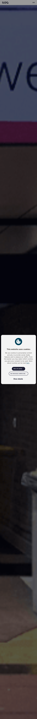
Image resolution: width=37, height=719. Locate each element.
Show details (18, 379)
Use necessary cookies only (17, 373)
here (27, 363)
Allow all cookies (17, 368)
